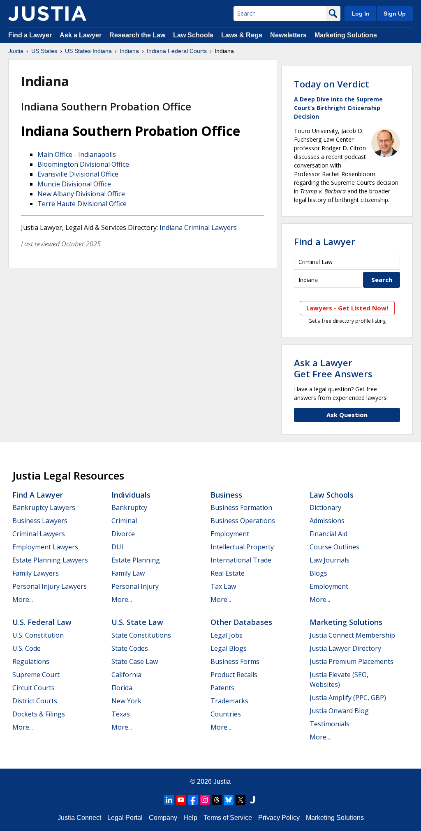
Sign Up (395, 13)
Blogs (318, 573)
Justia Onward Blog (339, 710)
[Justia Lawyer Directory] (252, 800)
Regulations (30, 661)
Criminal (124, 520)
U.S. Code (26, 648)
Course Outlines (334, 546)
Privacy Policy (279, 817)
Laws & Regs (241, 35)
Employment (229, 533)
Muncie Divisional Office (74, 183)
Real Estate (227, 573)
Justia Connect (79, 817)
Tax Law (223, 586)
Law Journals (329, 560)
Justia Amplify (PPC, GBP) (348, 697)
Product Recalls (233, 674)
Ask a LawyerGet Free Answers (333, 367)
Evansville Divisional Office (77, 174)
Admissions (327, 520)
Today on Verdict (331, 84)
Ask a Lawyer (81, 35)
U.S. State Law (137, 622)
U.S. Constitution (38, 635)
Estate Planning (135, 560)
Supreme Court (36, 674)
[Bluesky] (229, 800)
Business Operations (242, 520)
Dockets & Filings (38, 714)
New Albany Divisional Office (81, 193)
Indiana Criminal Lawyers (198, 227)
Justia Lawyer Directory (345, 648)
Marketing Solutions (346, 35)
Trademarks (229, 700)
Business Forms (234, 661)
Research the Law (137, 35)
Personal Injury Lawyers (49, 586)
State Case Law (134, 661)
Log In (361, 13)
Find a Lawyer (30, 35)
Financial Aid (328, 533)
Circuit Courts (33, 687)
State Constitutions (141, 635)
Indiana (129, 51)
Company (163, 817)
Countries (225, 714)
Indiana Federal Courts (177, 51)
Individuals (130, 495)
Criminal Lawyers (38, 533)
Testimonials (329, 723)
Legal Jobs (226, 635)
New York (126, 700)
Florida (121, 687)
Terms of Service (228, 817)
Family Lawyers (35, 573)
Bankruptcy (129, 507)
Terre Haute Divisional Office (82, 203)
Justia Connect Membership (352, 635)
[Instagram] (205, 800)
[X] (240, 800)
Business (226, 495)
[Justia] (47, 13)
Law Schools (193, 35)
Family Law (128, 573)
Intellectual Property (242, 546)
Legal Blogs (228, 648)
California (126, 674)
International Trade (240, 560)
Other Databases (241, 622)
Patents (222, 687)
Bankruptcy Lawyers (43, 507)
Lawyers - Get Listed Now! (347, 308)
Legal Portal (125, 817)
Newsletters (288, 35)
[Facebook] (193, 800)
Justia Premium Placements (351, 661)
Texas (120, 714)
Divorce (123, 533)
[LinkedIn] (169, 800)
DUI (117, 546)
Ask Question (347, 415)
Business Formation (241, 507)
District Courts (34, 700)
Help (190, 817)
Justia (15, 51)
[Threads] (217, 800)
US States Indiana (88, 51)
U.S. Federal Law (42, 622)
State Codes (129, 648)
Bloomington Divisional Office (83, 164)
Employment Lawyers (45, 546)
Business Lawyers (39, 520)
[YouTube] (181, 800)
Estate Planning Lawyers (50, 560)
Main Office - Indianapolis (76, 154)
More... (22, 599)
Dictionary (325, 507)
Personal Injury (135, 586)
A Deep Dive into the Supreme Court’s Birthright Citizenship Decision (338, 107)
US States (44, 51)
